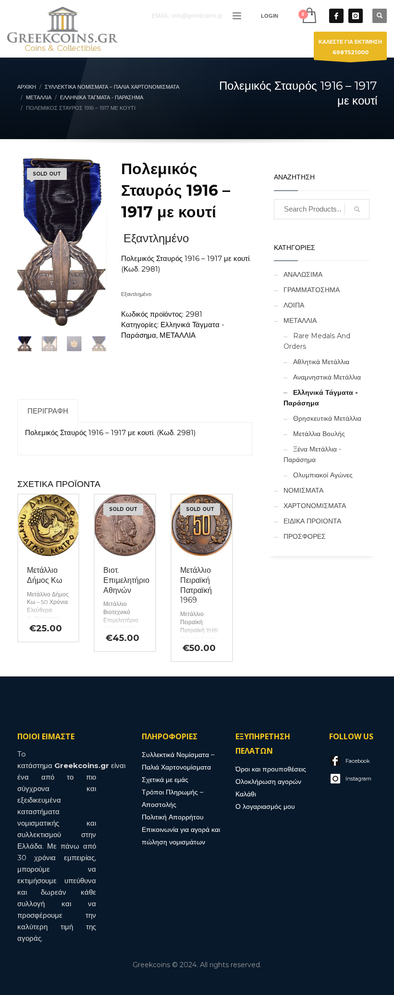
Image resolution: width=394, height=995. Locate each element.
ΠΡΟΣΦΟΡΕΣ (304, 536)
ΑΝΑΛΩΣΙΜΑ (302, 274)
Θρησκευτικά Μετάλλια (327, 418)
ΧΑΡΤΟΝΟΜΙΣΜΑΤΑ (314, 505)
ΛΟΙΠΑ (293, 305)
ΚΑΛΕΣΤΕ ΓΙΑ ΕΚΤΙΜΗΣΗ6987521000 (350, 47)
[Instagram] (355, 16)
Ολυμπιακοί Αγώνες (323, 475)
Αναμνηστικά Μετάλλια (327, 377)
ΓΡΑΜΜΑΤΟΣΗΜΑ (311, 289)
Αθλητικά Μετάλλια (321, 361)
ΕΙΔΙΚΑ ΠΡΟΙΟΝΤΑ (312, 521)
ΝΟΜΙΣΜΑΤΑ (303, 490)
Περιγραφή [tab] (47, 410)
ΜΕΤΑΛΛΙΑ (178, 335)
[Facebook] (336, 16)
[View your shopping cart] (309, 15)
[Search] (357, 209)
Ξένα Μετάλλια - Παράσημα (312, 454)
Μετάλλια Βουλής (319, 433)
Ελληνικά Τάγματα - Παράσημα (320, 397)
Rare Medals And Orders (316, 341)
